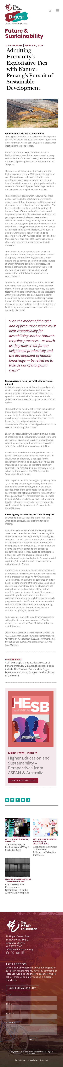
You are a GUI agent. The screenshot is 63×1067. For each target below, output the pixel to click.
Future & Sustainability (24, 33)
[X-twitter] (12, 952)
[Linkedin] (22, 952)
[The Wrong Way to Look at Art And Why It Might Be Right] (17, 827)
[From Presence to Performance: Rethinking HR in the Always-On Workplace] (17, 867)
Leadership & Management (18, 879)
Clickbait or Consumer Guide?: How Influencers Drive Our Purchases (45, 850)
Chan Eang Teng (41, 844)
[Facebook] (7, 952)
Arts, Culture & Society (16, 839)
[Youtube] (17, 952)
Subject (10, 1013)
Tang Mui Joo (39, 841)
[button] (50, 11)
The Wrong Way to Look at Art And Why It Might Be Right (17, 847)
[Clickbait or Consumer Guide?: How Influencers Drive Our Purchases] (45, 827)
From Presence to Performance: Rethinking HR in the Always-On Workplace (17, 888)
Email (9, 1004)
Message (10, 1023)
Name (9, 995)
